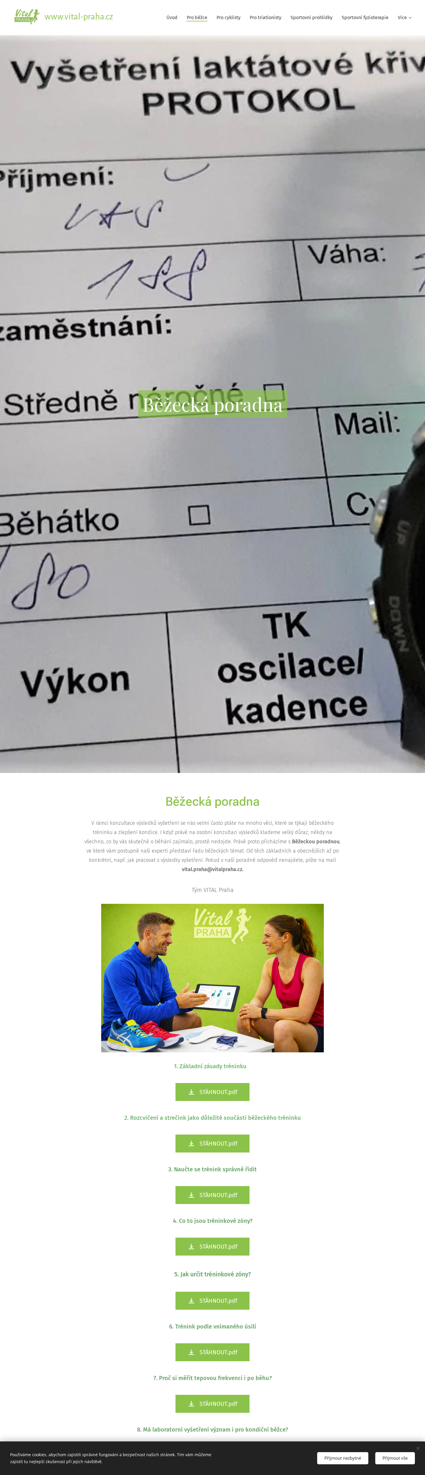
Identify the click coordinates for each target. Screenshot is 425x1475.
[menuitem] (173, 17)
